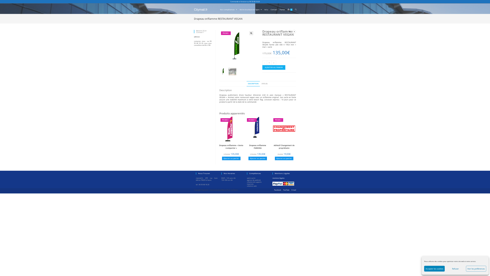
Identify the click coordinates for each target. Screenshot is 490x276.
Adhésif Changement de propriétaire (284, 146)
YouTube (286, 190)
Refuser (455, 268)
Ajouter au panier (274, 67)
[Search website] (296, 9)
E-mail (294, 190)
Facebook (277, 190)
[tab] (253, 83)
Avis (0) (264, 84)
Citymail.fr (200, 9)
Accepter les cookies (434, 268)
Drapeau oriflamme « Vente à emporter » (231, 146)
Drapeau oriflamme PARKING (257, 146)
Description (253, 84)
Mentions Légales (278, 178)
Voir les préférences (476, 268)
